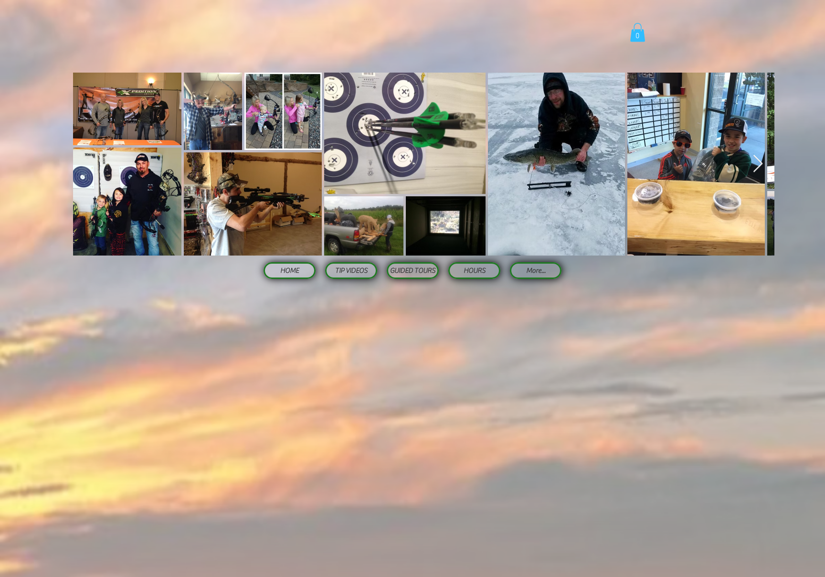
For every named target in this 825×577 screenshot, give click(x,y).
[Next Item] (757, 164)
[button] (637, 32)
